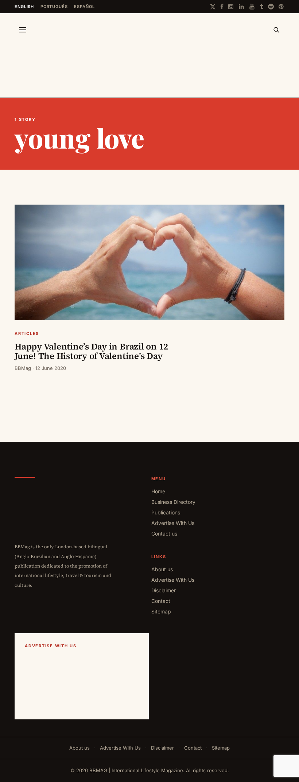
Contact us (164, 533)
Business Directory (173, 502)
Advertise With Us (172, 523)
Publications (165, 512)
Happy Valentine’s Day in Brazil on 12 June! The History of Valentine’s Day (91, 351)
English (24, 6)
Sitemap (161, 611)
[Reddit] (271, 6)
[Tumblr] (261, 6)
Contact (160, 601)
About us (162, 569)
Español (84, 6)
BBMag (23, 368)
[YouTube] (252, 6)
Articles (27, 334)
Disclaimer (163, 590)
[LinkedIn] (242, 6)
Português (54, 6)
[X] (212, 6)
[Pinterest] (281, 6)
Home (158, 491)
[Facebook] (222, 6)
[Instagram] (231, 6)
